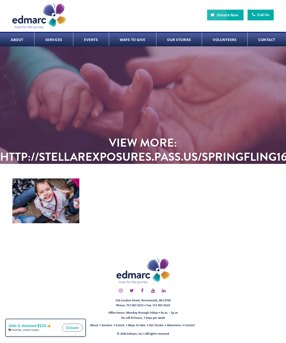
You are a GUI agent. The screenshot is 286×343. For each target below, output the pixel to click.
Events (120, 325)
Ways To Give (136, 325)
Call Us (262, 15)
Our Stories (156, 325)
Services (107, 325)
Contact (190, 325)
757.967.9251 (135, 305)
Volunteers (174, 325)
